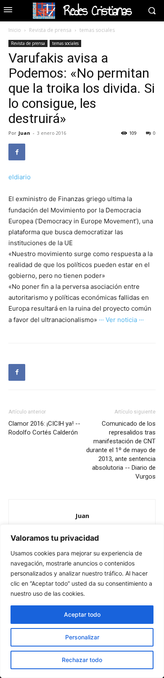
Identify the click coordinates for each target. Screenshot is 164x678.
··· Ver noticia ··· (121, 320)
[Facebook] (16, 152)
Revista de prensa (50, 30)
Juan (24, 133)
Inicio (14, 30)
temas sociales (97, 30)
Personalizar (82, 637)
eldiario (19, 177)
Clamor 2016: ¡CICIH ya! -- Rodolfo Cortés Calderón (44, 428)
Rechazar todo (82, 659)
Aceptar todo (82, 614)
